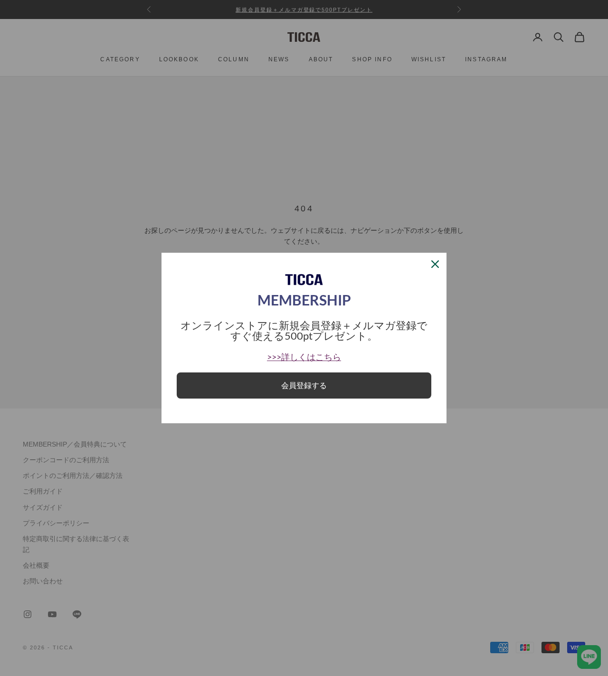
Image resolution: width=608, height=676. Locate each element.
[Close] (435, 264)
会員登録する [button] (304, 385)
